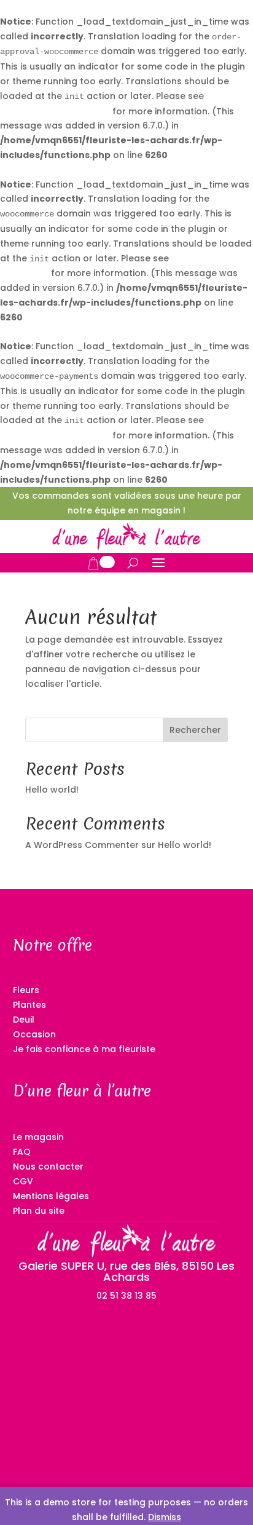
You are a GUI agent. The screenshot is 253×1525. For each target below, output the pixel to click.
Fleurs (26, 990)
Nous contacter (48, 1166)
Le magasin (38, 1137)
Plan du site (38, 1211)
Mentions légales (51, 1196)
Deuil (23, 1019)
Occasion (34, 1034)
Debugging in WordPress (55, 111)
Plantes (29, 1005)
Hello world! (52, 789)
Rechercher (195, 730)
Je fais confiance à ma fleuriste (84, 1049)
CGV (23, 1181)
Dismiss (164, 1517)
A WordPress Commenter (82, 845)
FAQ (22, 1152)
